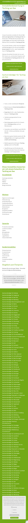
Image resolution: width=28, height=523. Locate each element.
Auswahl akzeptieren (14, 515)
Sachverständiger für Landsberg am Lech (13, 433)
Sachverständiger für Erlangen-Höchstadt (13, 419)
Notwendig (15, 507)
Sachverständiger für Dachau (10, 312)
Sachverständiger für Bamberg (10, 299)
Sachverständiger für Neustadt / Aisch (12, 393)
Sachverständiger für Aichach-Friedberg (13, 412)
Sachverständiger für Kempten (10, 371)
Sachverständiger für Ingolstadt (10, 404)
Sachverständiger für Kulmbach (10, 378)
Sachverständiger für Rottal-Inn (10, 427)
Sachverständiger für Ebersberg (10, 321)
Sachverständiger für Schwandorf (11, 401)
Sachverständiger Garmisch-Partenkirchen (13, 336)
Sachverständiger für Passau (9, 455)
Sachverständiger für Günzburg (10, 367)
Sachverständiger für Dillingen (10, 364)
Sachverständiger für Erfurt (9, 490)
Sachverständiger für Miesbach (10, 442)
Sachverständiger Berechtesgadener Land (13, 301)
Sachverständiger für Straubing (10, 477)
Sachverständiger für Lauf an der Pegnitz (13, 380)
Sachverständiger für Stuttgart (10, 479)
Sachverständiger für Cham (9, 308)
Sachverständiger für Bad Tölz (10, 297)
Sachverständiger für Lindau (9, 440)
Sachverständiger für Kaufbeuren (11, 369)
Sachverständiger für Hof (9, 343)
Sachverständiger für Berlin (9, 304)
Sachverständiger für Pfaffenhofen (11, 457)
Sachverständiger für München (10, 446)
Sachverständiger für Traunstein (10, 483)
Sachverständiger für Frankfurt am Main (13, 330)
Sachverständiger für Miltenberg (11, 386)
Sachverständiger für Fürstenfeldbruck (12, 334)
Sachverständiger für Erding (9, 325)
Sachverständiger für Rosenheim (11, 466)
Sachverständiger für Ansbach (10, 345)
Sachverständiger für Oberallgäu (11, 453)
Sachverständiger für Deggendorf (11, 314)
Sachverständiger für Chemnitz (10, 310)
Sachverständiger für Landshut (10, 436)
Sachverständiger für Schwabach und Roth (13, 470)
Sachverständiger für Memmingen (11, 384)
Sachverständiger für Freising (10, 332)
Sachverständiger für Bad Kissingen (11, 358)
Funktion (14, 509)
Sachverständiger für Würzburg (10, 494)
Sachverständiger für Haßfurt (10, 351)
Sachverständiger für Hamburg (10, 338)
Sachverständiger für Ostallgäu (10, 425)
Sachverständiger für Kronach (10, 375)
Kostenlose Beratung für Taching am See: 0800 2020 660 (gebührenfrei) (14, 66)
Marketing (15, 512)
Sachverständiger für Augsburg (10, 295)
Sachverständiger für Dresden (10, 319)
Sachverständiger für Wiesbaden (11, 492)
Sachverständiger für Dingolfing (10, 317)
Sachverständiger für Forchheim (10, 328)
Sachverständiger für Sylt (9, 481)
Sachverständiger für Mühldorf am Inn (12, 444)
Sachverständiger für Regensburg (11, 459)
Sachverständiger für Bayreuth (10, 341)
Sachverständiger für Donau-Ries (11, 417)
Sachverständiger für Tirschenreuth (11, 397)
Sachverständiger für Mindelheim (11, 388)
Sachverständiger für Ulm (9, 486)
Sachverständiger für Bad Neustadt (11, 360)
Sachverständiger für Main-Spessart (11, 354)
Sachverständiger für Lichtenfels (10, 382)
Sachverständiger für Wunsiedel (10, 399)
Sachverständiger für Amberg (10, 293)
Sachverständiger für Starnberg (10, 475)
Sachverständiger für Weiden (10, 462)
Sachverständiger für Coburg (10, 362)
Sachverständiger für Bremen (10, 306)
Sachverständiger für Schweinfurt (11, 472)
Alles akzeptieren (14, 517)
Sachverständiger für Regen (9, 464)
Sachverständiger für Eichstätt (10, 323)
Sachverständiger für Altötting (10, 415)
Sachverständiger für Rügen (9, 468)
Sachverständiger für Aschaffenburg (11, 356)
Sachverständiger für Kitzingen (10, 373)
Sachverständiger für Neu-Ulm (10, 391)
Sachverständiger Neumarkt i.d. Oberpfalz (13, 449)
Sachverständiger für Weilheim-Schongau (13, 488)
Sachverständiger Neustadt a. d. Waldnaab (13, 395)
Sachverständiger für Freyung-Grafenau (13, 347)
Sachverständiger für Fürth (9, 349)
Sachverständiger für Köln (9, 410)
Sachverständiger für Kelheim (10, 408)
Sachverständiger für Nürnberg (10, 451)
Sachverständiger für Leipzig (9, 438)
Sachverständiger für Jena (9, 406)
